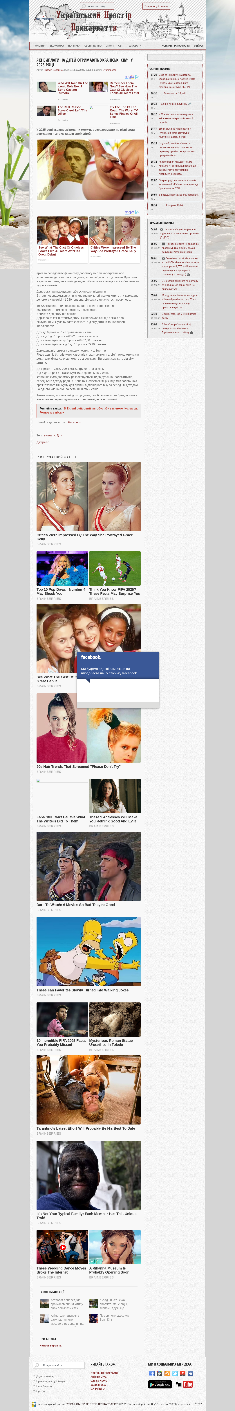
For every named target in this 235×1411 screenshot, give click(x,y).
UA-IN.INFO (98, 1388)
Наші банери (44, 1386)
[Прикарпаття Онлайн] (184, 1387)
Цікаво (135, 45)
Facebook (74, 422)
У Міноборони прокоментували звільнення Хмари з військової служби (176, 118)
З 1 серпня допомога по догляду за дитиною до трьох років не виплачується (180, 285)
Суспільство (93, 45)
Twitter (175, 1374)
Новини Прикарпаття (176, 45)
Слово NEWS (99, 1380)
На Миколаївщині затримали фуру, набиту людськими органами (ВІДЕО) (179, 233)
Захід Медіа (98, 1384)
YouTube (183, 1374)
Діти (59, 435)
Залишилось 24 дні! (175, 93)
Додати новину (45, 1376)
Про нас (41, 1391)
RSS (167, 1374)
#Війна (198, 45)
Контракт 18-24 (174, 205)
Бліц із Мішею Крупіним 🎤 (176, 103)
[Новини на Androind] (160, 1387)
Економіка (57, 45)
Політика (74, 45)
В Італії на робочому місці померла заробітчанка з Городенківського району (176, 328)
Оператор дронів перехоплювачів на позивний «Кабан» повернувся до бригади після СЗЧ (179, 184)
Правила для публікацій (50, 1381)
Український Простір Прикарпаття (117, 21)
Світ (121, 45)
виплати (49, 435)
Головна (39, 45)
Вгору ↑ (199, 1403)
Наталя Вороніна (53, 70)
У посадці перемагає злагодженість (179, 194)
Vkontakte (190, 1374)
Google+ (159, 1374)
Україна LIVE (98, 1376)
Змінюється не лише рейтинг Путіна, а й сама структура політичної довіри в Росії (175, 132)
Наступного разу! (118, 706)
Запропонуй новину (156, 6)
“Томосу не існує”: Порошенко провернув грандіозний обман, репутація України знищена (180, 247)
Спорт (110, 45)
